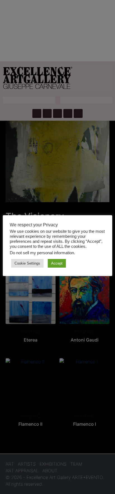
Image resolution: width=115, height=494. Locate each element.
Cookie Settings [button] (27, 263)
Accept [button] (57, 263)
